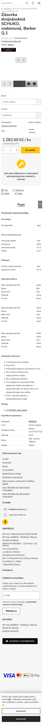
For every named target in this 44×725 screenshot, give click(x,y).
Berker (11, 44)
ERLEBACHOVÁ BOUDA (13, 555)
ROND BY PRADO (10, 628)
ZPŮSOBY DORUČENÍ (12, 477)
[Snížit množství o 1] (4, 150)
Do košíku (30, 150)
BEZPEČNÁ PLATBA (11, 474)
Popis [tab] (21, 204)
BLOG (5, 466)
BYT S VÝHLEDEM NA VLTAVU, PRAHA (20, 558)
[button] (20, 641)
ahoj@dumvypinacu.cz (18, 509)
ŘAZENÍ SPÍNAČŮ (10, 631)
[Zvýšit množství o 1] (16, 150)
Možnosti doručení (9, 126)
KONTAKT (6, 462)
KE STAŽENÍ (7, 470)
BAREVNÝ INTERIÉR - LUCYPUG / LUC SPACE (19, 545)
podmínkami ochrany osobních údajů (19, 603)
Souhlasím (21, 719)
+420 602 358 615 (17, 515)
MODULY (33, 421)
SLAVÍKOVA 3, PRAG (11, 561)
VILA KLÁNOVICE (10, 549)
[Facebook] (5, 522)
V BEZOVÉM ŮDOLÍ (11, 565)
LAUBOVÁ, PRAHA (11, 552)
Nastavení (21, 711)
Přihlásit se (11, 611)
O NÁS (5, 459)
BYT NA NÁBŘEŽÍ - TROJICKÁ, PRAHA (19, 537)
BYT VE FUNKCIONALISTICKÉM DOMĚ (19, 534)
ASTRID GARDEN (10, 540)
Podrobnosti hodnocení (11, 41)
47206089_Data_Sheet (16, 410)
